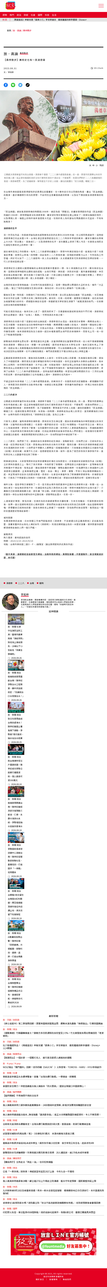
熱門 (12, 15)
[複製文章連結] (28, 84)
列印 (102, 165)
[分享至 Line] (13, 84)
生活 (54, 15)
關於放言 (40, 1279)
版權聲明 (53, 1279)
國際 (40, 15)
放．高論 (17, 30)
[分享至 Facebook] (6, 84)
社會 (33, 15)
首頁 (9, 30)
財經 (26, 15)
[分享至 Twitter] (20, 84)
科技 (47, 15)
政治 (19, 15)
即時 (5, 15)
